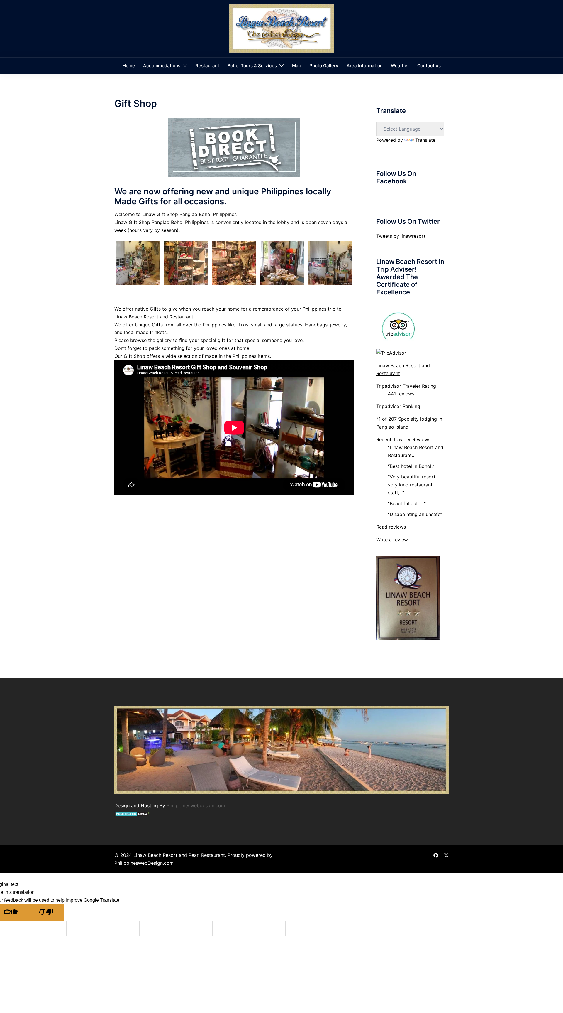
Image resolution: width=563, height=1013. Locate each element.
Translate (425, 140)
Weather (400, 65)
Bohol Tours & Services (252, 65)
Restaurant (207, 65)
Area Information (365, 65)
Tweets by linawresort (400, 236)
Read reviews (391, 527)
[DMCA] (132, 813)
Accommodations (161, 65)
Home (129, 65)
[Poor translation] (46, 912)
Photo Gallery (323, 65)
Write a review (392, 539)
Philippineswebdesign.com (196, 805)
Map (296, 65)
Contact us (429, 65)
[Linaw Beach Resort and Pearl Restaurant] (281, 28)
